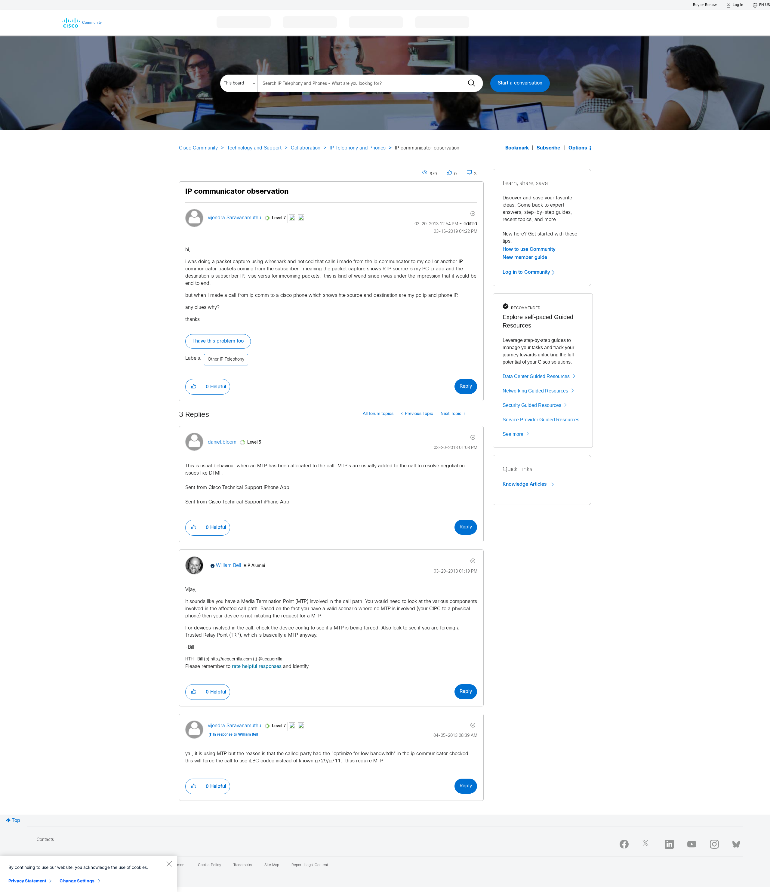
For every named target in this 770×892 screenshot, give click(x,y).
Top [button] (16, 820)
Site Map (271, 865)
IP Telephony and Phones (358, 148)
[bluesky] (736, 843)
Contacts (45, 840)
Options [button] (577, 148)
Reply (466, 386)
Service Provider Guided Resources (541, 419)
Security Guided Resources (532, 405)
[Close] (169, 864)
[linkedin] (669, 844)
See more (513, 434)
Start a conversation (520, 83)
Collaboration (305, 148)
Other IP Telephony (226, 359)
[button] (194, 387)
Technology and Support (254, 148)
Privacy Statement (27, 880)
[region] (88, 874)
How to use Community (529, 249)
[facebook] (624, 844)
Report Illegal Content (309, 865)
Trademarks (242, 865)
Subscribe (548, 148)
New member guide (525, 257)
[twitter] (646, 844)
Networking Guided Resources (535, 390)
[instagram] (714, 844)
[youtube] (691, 844)
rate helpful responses (257, 666)
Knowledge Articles (525, 484)
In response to (235, 735)
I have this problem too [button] (218, 341)
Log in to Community (527, 272)
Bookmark (517, 148)
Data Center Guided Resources (536, 376)
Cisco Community (198, 148)
